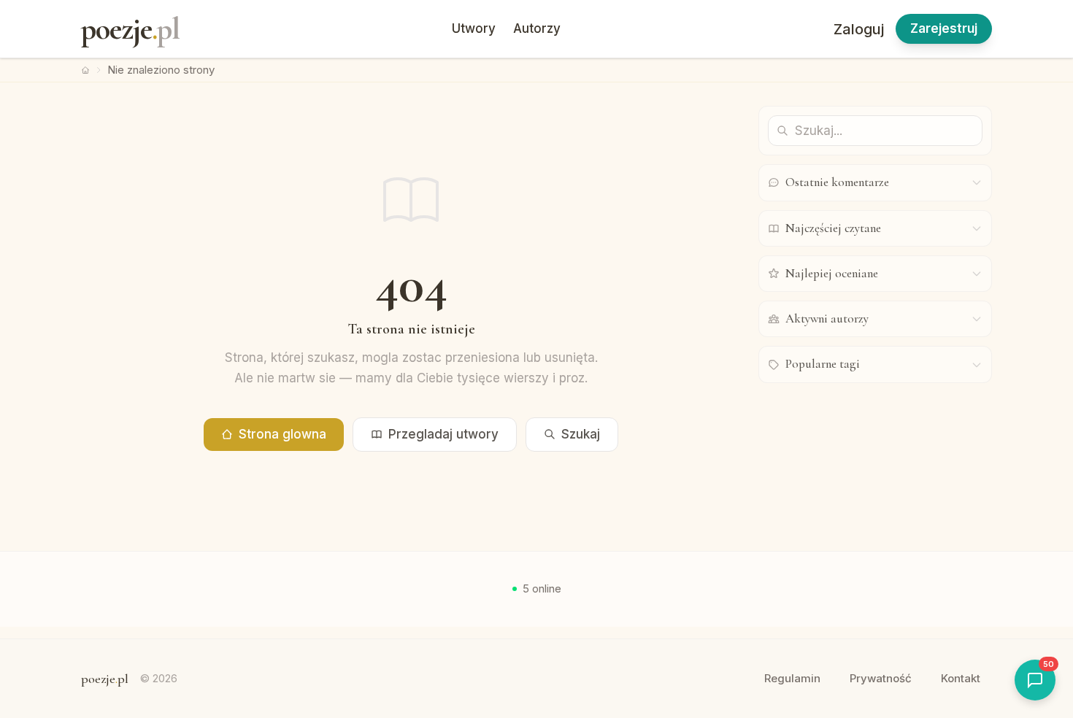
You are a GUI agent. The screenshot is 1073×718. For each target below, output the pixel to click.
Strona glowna (282, 434)
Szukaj (580, 434)
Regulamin (792, 678)
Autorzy (537, 28)
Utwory (474, 28)
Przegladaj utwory (443, 434)
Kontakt (960, 678)
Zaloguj (859, 29)
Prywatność (881, 678)
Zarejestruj (943, 28)
